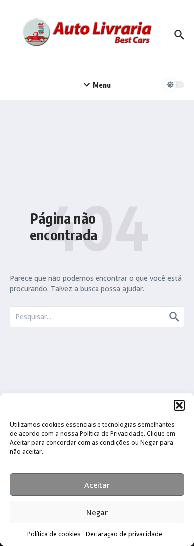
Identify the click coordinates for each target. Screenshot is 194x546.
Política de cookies (54, 534)
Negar (97, 512)
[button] (179, 405)
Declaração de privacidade (124, 534)
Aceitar (97, 485)
